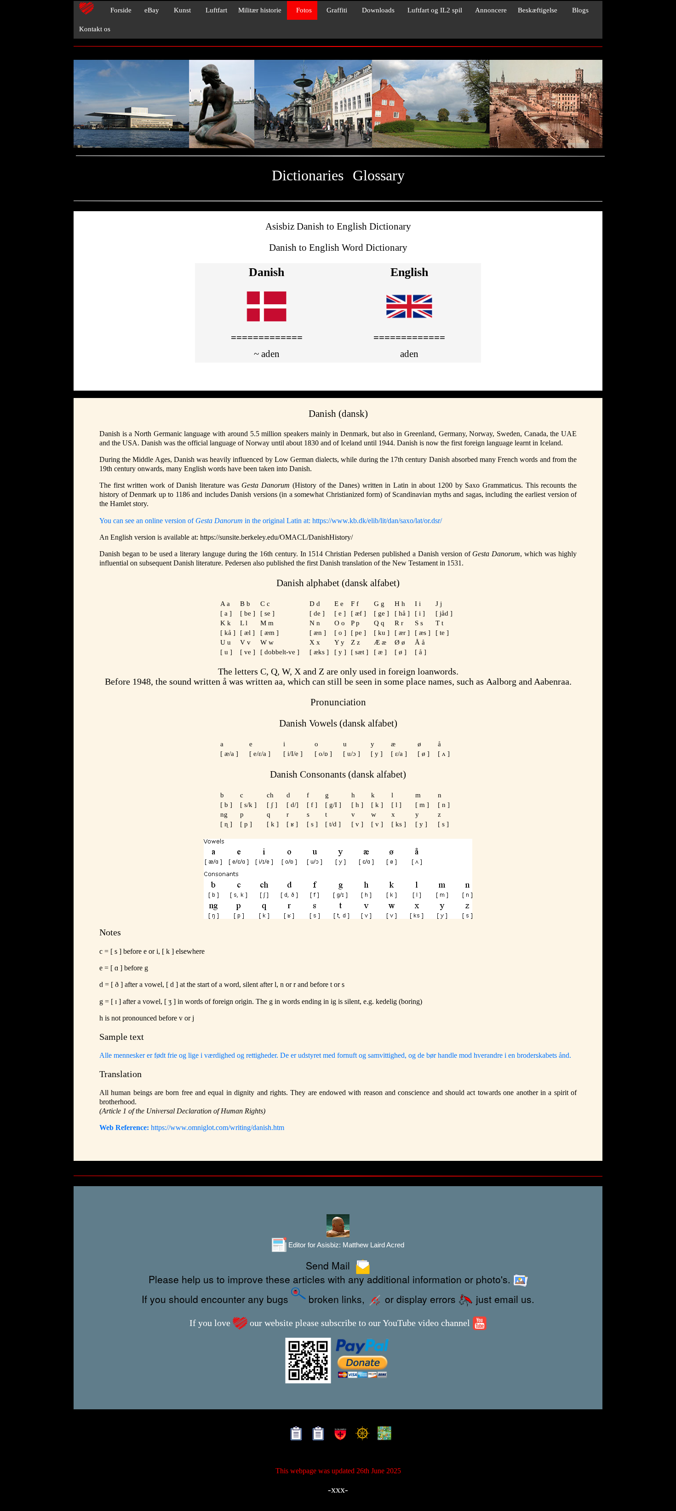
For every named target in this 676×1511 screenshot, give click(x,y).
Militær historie (259, 10)
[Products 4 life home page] (382, 1434)
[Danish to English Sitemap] (316, 1434)
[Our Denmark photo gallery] (338, 104)
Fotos (302, 10)
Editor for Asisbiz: (345, 1245)
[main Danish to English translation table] (266, 323)
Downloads (376, 10)
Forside (118, 10)
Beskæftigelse (537, 10)
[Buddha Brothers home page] (360, 1434)
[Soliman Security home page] (338, 1434)
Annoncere (490, 10)
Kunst (180, 10)
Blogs (578, 10)
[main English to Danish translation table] (409, 323)
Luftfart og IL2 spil (434, 10)
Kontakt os (94, 29)
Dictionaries (308, 175)
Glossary (379, 175)
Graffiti (335, 10)
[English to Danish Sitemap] (294, 1434)
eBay (151, 10)
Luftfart (214, 10)
